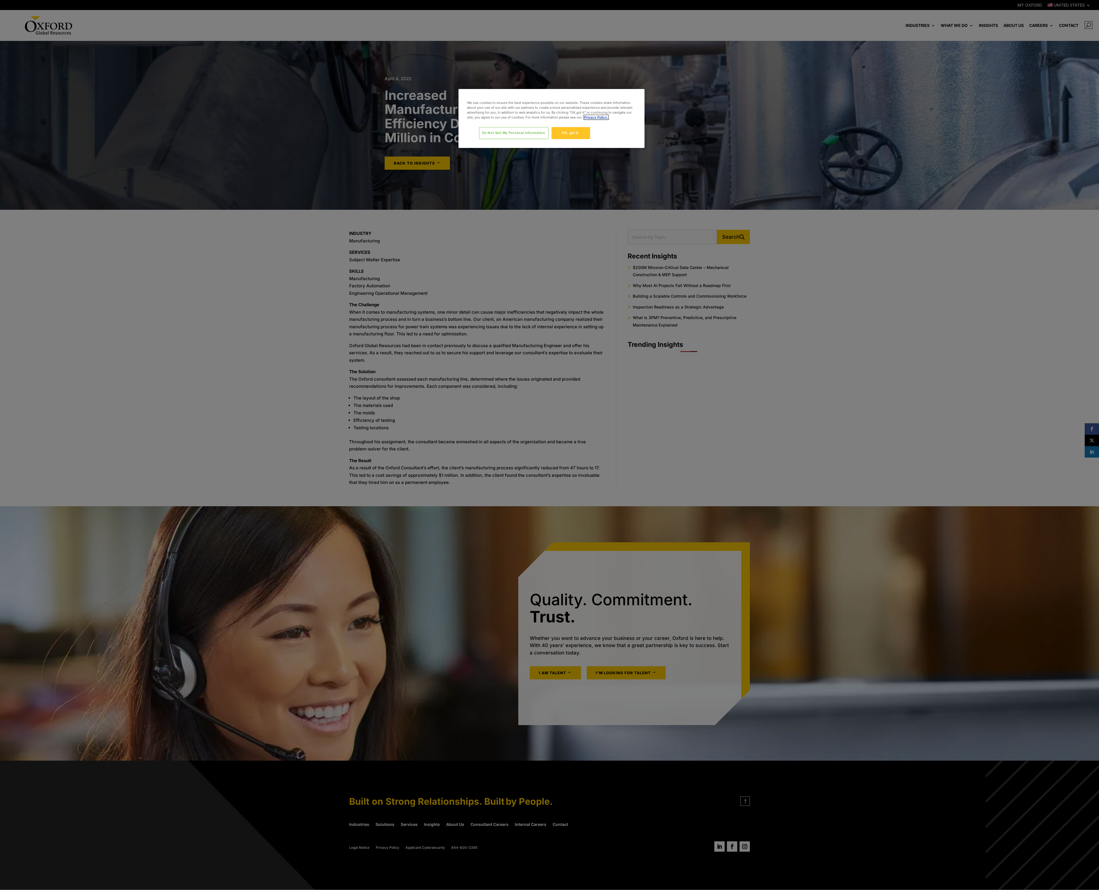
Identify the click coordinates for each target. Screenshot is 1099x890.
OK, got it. (571, 133)
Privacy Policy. (596, 117)
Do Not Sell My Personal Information (513, 133)
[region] (551, 118)
